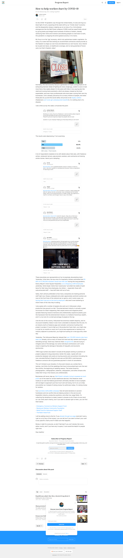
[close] (75, 503)
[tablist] (42, 474)
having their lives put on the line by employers (50, 300)
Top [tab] (37, 492)
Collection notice (71, 547)
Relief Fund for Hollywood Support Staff (49, 410)
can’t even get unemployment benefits (56, 100)
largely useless (76, 98)
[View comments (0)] (42, 19)
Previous (41, 463)
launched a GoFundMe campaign (48, 391)
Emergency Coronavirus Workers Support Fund (52, 406)
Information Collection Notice (61, 529)
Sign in (118, 2)
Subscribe (111, 2)
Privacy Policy (72, 529)
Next (83, 463)
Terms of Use (68, 527)
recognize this (68, 341)
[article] (61, 499)
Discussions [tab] (46, 492)
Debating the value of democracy (44, 498)
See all (38, 526)
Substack (54, 555)
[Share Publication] (105, 2)
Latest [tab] (41, 492)
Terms (65, 547)
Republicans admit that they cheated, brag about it (53, 496)
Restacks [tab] (45, 474)
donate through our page (68, 416)
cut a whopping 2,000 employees (72, 284)
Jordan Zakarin (42, 14)
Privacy (61, 547)
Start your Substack (58, 551)
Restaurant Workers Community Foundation (50, 408)
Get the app (68, 551)
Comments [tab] (38, 474)
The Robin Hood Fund (43, 412)
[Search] (102, 2)
